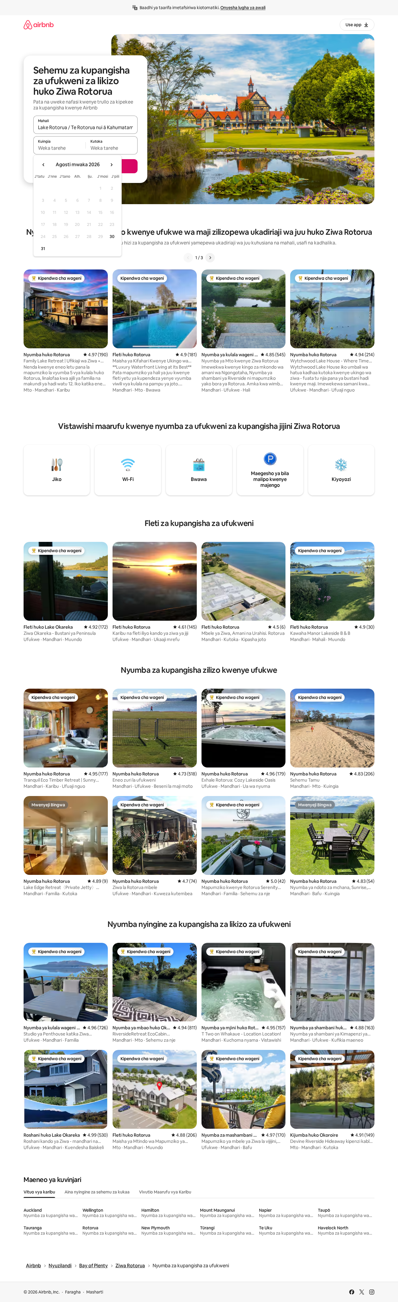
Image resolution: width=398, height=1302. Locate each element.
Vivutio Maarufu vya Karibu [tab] (165, 1192)
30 (112, 236)
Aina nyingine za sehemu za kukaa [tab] (97, 1192)
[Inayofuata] (210, 257)
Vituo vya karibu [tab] (39, 1192)
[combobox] (85, 127)
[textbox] (59, 147)
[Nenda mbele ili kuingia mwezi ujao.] (111, 165)
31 (43, 248)
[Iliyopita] (188, 257)
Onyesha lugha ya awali (242, 7)
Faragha (73, 1292)
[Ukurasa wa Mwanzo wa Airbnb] (39, 24)
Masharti (94, 1292)
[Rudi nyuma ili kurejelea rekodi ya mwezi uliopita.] (43, 165)
